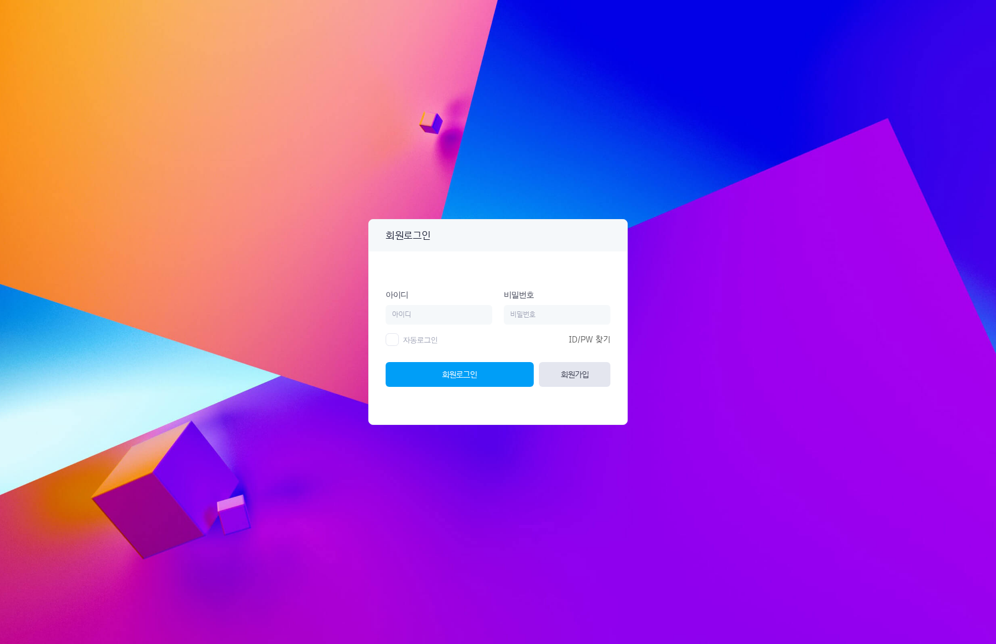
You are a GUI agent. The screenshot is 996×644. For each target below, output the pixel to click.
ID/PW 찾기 (589, 339)
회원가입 (574, 374)
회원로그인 (459, 374)
